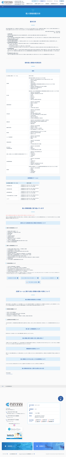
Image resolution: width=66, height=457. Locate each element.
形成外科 (44, 419)
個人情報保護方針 (13, 453)
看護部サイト (43, 1)
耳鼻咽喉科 (51, 421)
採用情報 (62, 3)
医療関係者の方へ (54, 3)
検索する (62, 1)
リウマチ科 (51, 419)
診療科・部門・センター (39, 3)
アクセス (56, 1)
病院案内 (47, 3)
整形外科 (38, 419)
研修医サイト (35, 1)
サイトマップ (5, 453)
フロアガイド (50, 1)
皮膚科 (38, 421)
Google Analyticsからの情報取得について (26, 453)
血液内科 (43, 421)
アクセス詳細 (60, 398)
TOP (2, 6)
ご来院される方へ (29, 3)
